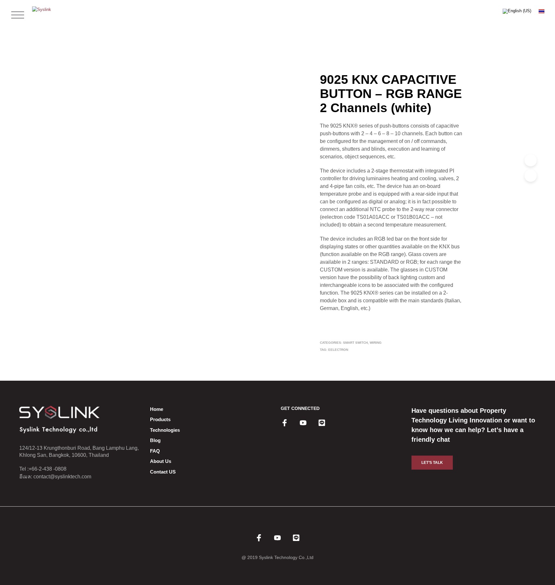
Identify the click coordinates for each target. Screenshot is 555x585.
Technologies (165, 430)
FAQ (155, 451)
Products (160, 419)
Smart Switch (355, 342)
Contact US (163, 471)
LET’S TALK (432, 462)
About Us (160, 461)
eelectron (338, 349)
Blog (155, 440)
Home (156, 409)
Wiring (376, 342)
